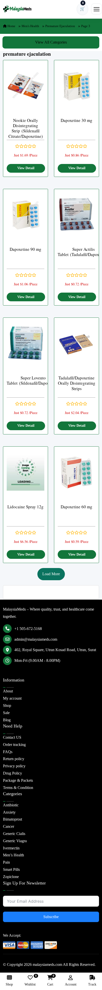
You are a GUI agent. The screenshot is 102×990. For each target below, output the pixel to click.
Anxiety (9, 812)
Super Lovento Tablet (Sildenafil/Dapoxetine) (33, 380)
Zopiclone (11, 877)
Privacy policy (14, 766)
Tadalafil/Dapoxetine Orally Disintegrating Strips (76, 383)
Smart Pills (11, 869)
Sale (6, 713)
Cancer (8, 826)
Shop (7, 705)
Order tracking (14, 744)
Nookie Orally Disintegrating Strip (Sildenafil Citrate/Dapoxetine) (25, 128)
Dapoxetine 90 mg (25, 249)
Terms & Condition (18, 787)
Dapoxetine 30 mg (76, 120)
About (8, 691)
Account (70, 984)
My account (12, 698)
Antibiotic (11, 805)
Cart (50, 980)
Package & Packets (18, 780)
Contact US (12, 737)
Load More (51, 574)
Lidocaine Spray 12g (25, 506)
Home (11, 26)
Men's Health (30, 26)
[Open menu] (96, 8)
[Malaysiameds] (17, 9)
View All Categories (51, 42)
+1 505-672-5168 (28, 628)
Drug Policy (12, 773)
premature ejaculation (60, 26)
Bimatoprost (12, 819)
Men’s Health (13, 855)
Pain (6, 862)
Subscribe (51, 917)
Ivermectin (11, 848)
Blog (7, 720)
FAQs (7, 752)
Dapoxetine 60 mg (76, 506)
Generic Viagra (15, 841)
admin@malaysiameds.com (35, 639)
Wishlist (30, 980)
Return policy (13, 759)
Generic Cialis (14, 834)
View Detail (25, 168)
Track (92, 984)
